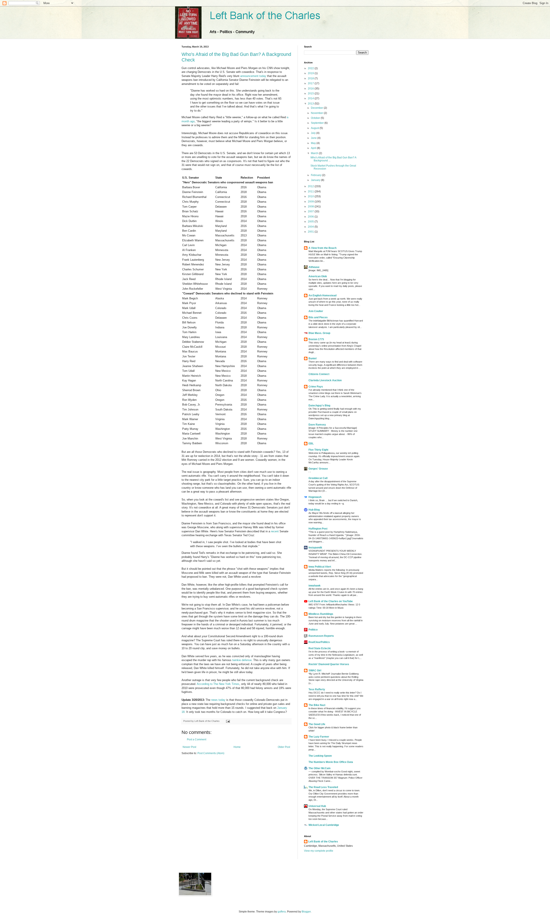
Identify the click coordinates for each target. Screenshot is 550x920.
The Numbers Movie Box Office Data (331, 762)
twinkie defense (242, 660)
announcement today (253, 76)
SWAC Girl (315, 670)
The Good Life (317, 724)
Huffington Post (318, 528)
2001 (311, 231)
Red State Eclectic (320, 648)
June (314, 137)
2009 (311, 201)
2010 (311, 196)
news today (218, 699)
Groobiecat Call (318, 478)
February (316, 175)
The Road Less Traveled (323, 787)
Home (237, 747)
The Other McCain (319, 768)
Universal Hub (317, 806)
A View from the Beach (322, 248)
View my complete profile (318, 850)
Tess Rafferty (317, 689)
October (316, 117)
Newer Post (189, 747)
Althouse (314, 267)
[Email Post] (227, 721)
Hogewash (315, 497)
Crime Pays (316, 386)
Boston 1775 (316, 339)
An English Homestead (322, 295)
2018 (311, 78)
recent (275, 531)
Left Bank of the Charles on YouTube (331, 601)
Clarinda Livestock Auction (325, 380)
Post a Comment (196, 739)
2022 (311, 68)
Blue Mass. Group (319, 333)
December (317, 107)
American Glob (318, 276)
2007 (311, 211)
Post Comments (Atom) (210, 753)
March (315, 153)
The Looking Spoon (320, 755)
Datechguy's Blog (319, 405)
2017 (311, 83)
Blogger (306, 911)
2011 (311, 191)
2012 (311, 186)
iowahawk (315, 585)
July (313, 133)
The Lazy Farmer (319, 736)
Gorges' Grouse (318, 468)
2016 (311, 88)
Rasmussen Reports (321, 635)
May (313, 143)
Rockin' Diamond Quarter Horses (329, 664)
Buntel (312, 358)
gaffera (282, 911)
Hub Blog (314, 509)
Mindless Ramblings (321, 613)
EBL (311, 443)
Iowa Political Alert (320, 566)
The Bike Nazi (317, 705)
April (314, 148)
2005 (311, 221)
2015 (311, 93)
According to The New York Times (218, 684)
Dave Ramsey (317, 424)
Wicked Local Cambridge (324, 825)
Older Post (284, 747)
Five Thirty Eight (318, 449)
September (317, 122)
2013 (311, 103)
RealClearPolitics (319, 642)
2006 (311, 216)
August (315, 128)
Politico (313, 629)
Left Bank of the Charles (323, 841)
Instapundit (315, 547)
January (316, 180)
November (317, 113)
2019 (311, 73)
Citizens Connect (319, 374)
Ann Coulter (316, 311)
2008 (311, 206)
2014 (311, 98)
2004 (311, 226)
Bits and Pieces (318, 317)
